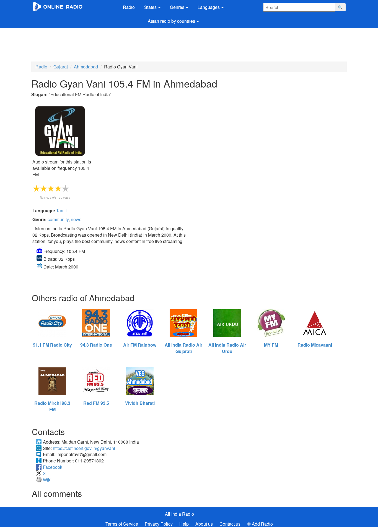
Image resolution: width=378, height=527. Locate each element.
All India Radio (179, 514)
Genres (177, 7)
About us (204, 524)
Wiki (47, 480)
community (58, 219)
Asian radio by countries (172, 21)
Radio (129, 7)
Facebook (52, 467)
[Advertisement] (164, 43)
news (76, 219)
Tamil (61, 210)
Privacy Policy (159, 524)
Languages (209, 7)
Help (184, 524)
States (151, 7)
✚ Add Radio (260, 524)
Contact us (229, 524)
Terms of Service (121, 524)
